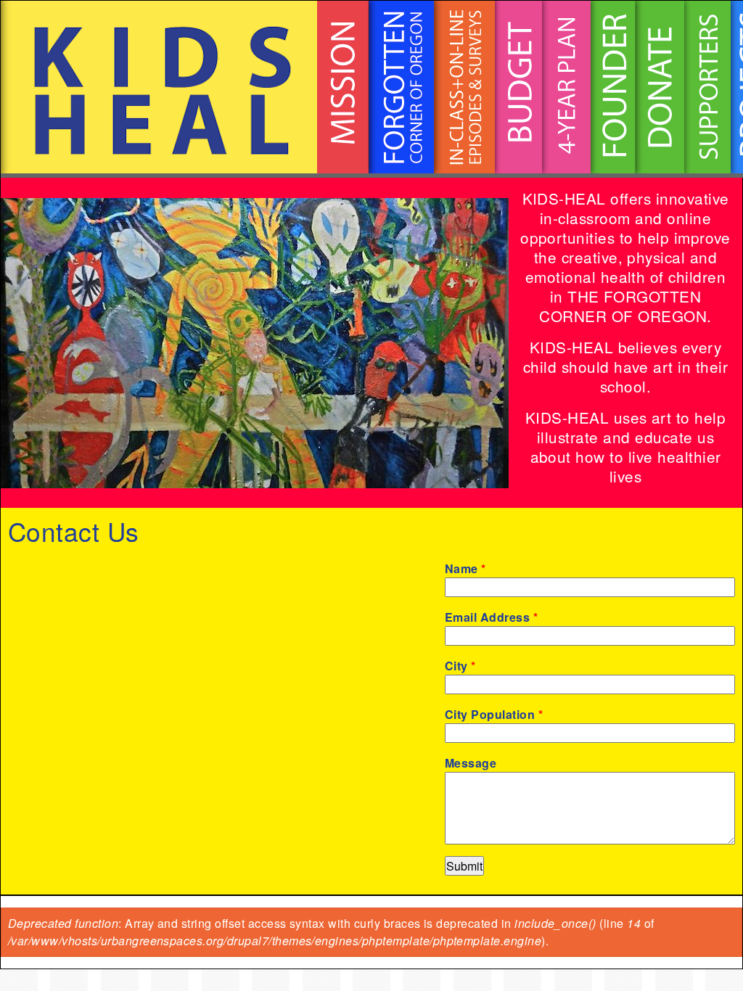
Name (465, 568)
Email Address (491, 617)
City (460, 665)
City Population (494, 714)
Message (470, 762)
